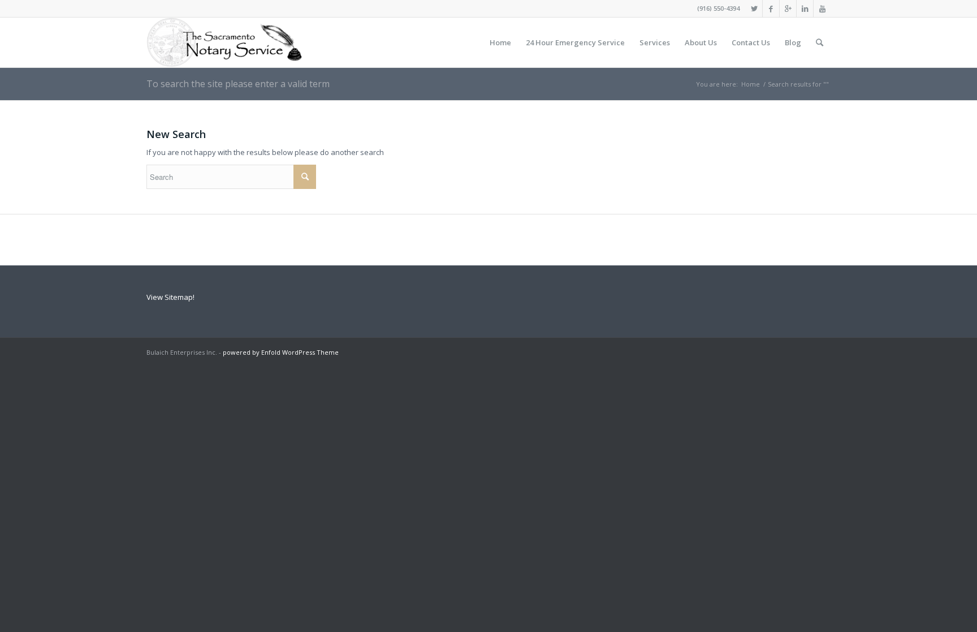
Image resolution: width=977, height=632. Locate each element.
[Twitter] (754, 8)
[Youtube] (822, 8)
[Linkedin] (805, 8)
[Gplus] (788, 8)
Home (750, 84)
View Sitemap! (170, 297)
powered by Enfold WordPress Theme (281, 352)
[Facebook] (771, 8)
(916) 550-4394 (718, 8)
